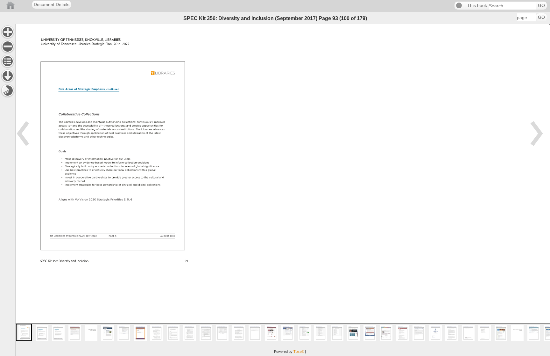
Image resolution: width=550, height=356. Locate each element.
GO (541, 6)
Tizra (298, 351)
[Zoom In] (7, 31)
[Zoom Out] (7, 46)
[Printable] (7, 90)
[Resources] (7, 75)
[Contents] (7, 61)
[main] (282, 190)
